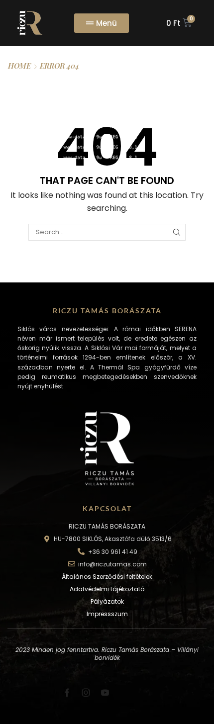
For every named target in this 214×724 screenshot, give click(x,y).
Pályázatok (107, 601)
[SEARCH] (176, 232)
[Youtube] (105, 693)
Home (19, 66)
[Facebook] (67, 693)
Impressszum (107, 614)
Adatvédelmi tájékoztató (107, 589)
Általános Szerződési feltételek (107, 576)
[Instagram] (86, 693)
